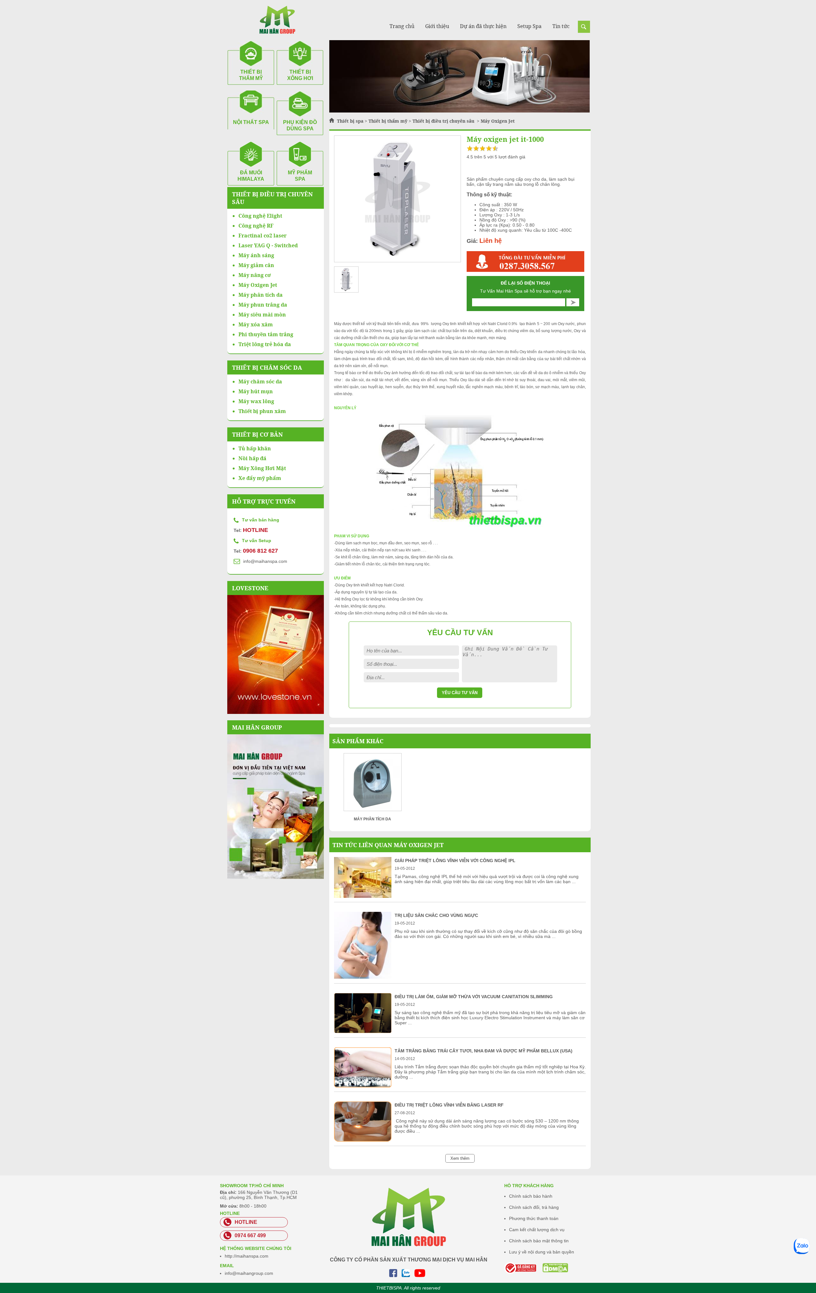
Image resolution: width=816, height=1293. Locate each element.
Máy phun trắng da (262, 304)
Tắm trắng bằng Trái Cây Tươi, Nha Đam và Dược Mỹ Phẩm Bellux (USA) (483, 1050)
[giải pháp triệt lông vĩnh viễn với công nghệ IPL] (362, 896)
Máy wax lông (256, 401)
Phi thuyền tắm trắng (265, 334)
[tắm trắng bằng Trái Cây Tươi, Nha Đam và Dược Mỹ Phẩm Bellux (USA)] (362, 1085)
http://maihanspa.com (246, 1256)
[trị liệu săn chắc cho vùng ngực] (362, 977)
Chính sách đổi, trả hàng (534, 1207)
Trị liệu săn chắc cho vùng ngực (436, 915)
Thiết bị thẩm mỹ (387, 121)
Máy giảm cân (256, 265)
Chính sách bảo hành (530, 1196)
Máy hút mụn (255, 391)
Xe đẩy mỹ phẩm (259, 478)
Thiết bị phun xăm (262, 411)
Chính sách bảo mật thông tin (539, 1240)
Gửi (572, 302)
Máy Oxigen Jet (498, 121)
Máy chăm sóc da (260, 381)
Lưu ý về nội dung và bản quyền (541, 1251)
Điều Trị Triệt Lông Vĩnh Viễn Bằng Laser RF (449, 1105)
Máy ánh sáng (256, 255)
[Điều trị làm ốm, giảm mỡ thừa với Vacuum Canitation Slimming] (362, 1031)
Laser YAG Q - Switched (268, 245)
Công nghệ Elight (260, 215)
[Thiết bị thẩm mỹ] (459, 110)
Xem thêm (460, 1158)
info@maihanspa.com (265, 561)
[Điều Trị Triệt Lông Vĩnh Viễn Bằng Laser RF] (362, 1140)
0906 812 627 (260, 551)
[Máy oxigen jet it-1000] (397, 199)
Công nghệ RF (255, 225)
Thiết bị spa (350, 121)
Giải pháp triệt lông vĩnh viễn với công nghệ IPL (455, 860)
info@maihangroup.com (249, 1273)
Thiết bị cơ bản (257, 434)
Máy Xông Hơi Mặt (262, 468)
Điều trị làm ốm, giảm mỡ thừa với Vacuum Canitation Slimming (474, 996)
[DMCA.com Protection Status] (547, 1268)
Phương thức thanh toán (533, 1218)
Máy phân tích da (260, 294)
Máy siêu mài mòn (262, 314)
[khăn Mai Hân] (275, 806)
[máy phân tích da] (373, 784)
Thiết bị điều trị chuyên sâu (444, 121)
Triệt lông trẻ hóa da (264, 344)
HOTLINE (255, 530)
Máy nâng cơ (254, 275)
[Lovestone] (275, 654)
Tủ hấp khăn (254, 448)
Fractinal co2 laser (262, 235)
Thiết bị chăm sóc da (267, 367)
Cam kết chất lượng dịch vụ (537, 1229)
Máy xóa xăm (255, 324)
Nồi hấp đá (252, 458)
